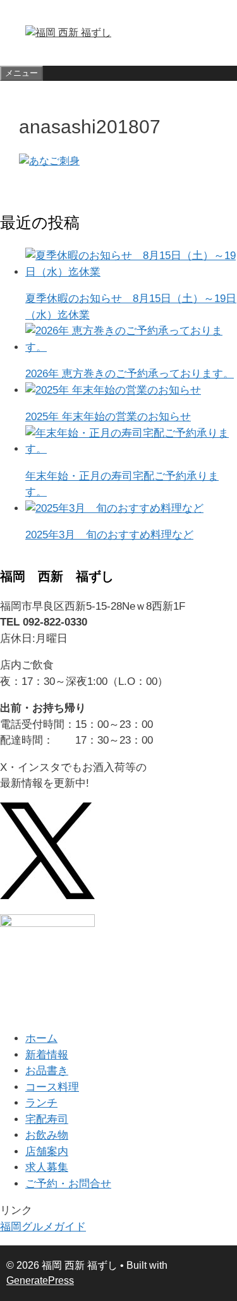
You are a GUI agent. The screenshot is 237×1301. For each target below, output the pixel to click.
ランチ (41, 1103)
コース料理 (52, 1087)
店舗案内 (46, 1152)
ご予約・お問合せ (68, 1184)
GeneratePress (40, 1280)
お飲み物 (46, 1135)
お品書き (46, 1071)
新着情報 (46, 1055)
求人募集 (46, 1167)
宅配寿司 (46, 1119)
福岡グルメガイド (43, 1227)
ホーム (41, 1038)
